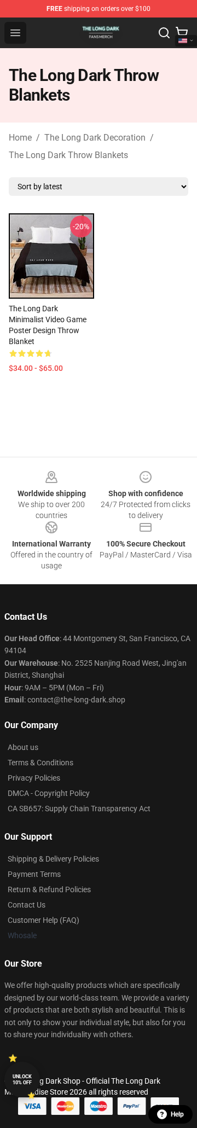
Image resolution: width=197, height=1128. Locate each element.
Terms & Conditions (40, 762)
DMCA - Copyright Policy (49, 793)
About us (23, 747)
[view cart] (181, 32)
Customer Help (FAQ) (43, 920)
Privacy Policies (34, 778)
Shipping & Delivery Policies (53, 858)
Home (20, 137)
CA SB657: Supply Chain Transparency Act (79, 808)
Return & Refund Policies (49, 889)
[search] (164, 32)
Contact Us (26, 904)
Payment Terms (34, 874)
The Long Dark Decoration (95, 137)
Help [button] (177, 1114)
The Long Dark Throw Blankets (68, 155)
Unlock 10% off (22, 1079)
